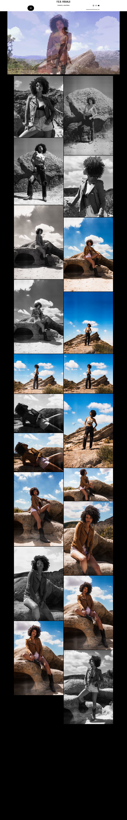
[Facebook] (96, 5)
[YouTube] (99, 5)
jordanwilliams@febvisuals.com (93, 9)
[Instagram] (93, 5)
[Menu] (30, 8)
